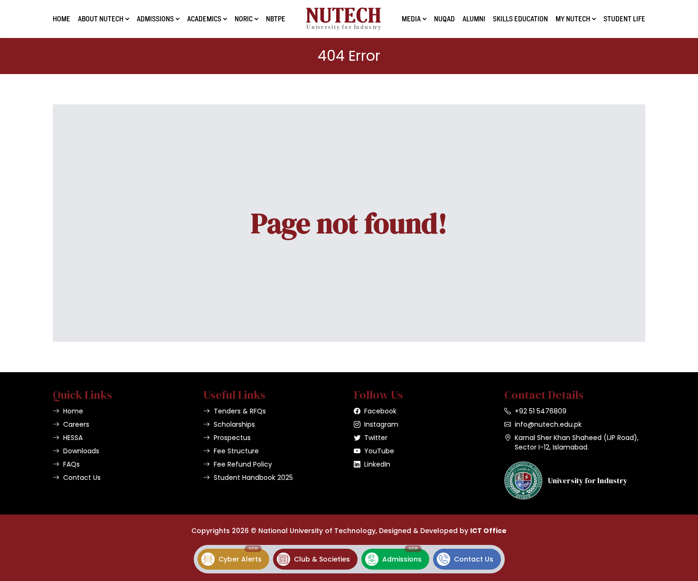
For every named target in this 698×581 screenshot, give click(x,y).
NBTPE (275, 19)
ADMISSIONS (155, 19)
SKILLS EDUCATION (520, 19)
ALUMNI (473, 19)
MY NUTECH (573, 19)
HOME (61, 19)
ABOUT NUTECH (100, 19)
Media (411, 19)
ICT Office (488, 530)
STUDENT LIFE (624, 19)
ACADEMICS (204, 19)
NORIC (244, 19)
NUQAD (444, 19)
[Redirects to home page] (343, 19)
